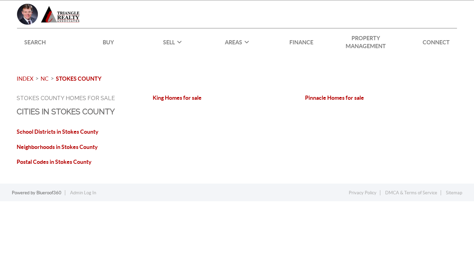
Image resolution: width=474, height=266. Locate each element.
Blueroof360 (48, 192)
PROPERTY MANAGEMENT (366, 42)
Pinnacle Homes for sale (334, 97)
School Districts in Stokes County (58, 131)
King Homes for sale (177, 97)
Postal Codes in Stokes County (54, 162)
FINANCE (301, 42)
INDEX (25, 79)
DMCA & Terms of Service (411, 192)
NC (45, 79)
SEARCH (35, 42)
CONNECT (436, 42)
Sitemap (454, 192)
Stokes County (78, 79)
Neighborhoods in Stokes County (57, 147)
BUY (108, 42)
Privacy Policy (362, 192)
